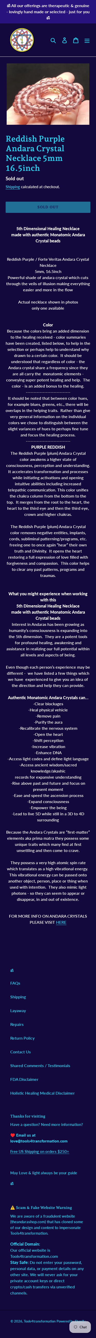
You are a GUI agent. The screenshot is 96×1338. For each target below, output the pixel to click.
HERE (61, 922)
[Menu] (87, 40)
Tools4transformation (40, 1321)
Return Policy (22, 1038)
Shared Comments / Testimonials (40, 1065)
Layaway (18, 1010)
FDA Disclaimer (24, 1079)
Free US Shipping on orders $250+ (39, 1151)
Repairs (17, 1024)
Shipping (13, 186)
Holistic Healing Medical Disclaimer (42, 1093)
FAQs (15, 983)
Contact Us (20, 1051)
